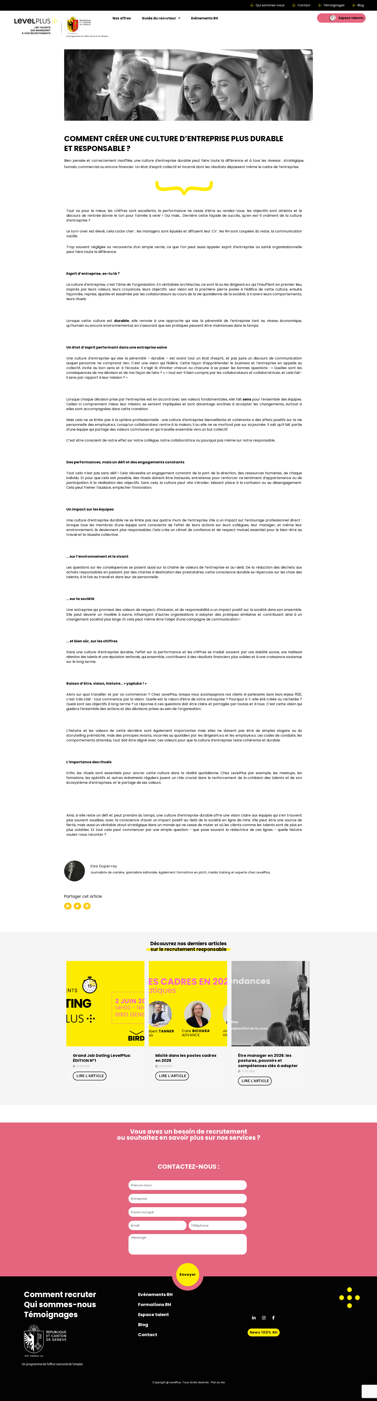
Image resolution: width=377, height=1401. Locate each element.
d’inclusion (165, 610)
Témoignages (51, 1315)
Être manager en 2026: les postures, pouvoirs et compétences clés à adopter (268, 1060)
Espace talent (153, 1315)
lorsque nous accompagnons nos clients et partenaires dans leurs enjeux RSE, (240, 694)
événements (133, 778)
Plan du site (218, 1382)
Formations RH (154, 1304)
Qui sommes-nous (60, 1305)
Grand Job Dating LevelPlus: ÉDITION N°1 (102, 1058)
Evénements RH (204, 18)
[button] (68, 906)
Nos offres (122, 18)
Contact (147, 1335)
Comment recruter (60, 1294)
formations (74, 778)
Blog (143, 1325)
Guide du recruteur (159, 18)
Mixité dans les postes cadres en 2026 (185, 1058)
